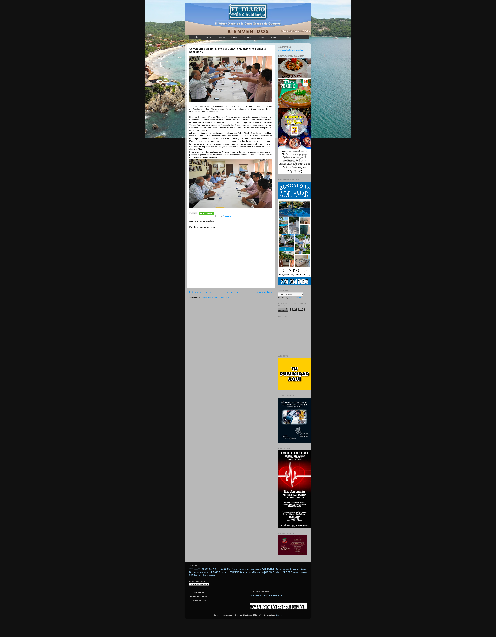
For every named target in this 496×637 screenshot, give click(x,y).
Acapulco (224, 568)
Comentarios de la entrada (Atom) (215, 297)
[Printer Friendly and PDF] (193, 213)
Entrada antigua (264, 292)
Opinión (194, 569)
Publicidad (302, 572)
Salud (192, 575)
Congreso (221, 37)
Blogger (279, 615)
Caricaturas (247, 37)
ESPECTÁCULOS (204, 572)
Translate (297, 298)
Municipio (207, 37)
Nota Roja (286, 37)
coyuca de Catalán (201, 575)
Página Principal (234, 292)
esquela (212, 575)
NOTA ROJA (247, 572)
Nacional (273, 37)
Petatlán (276, 572)
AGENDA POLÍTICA (209, 569)
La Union (225, 572)
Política (295, 572)
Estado (234, 37)
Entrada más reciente (201, 292)
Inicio (196, 37)
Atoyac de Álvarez (240, 569)
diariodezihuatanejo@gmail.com (291, 50)
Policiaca (286, 572)
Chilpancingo (270, 568)
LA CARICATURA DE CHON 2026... (267, 595)
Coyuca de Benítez (298, 569)
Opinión (261, 37)
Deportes (193, 572)
